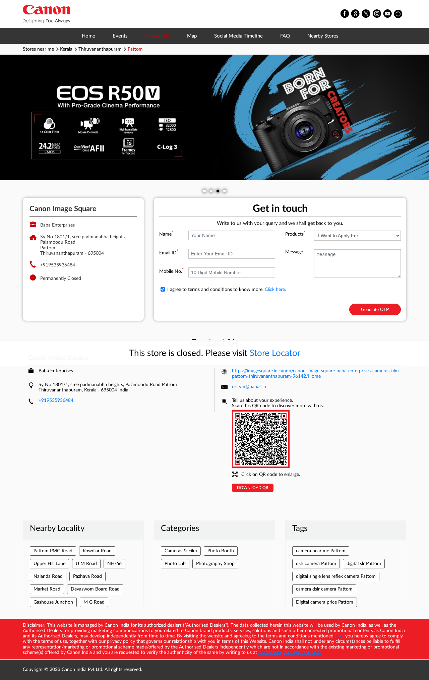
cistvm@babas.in (249, 386)
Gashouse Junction (53, 602)
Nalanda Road (48, 576)
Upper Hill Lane (49, 563)
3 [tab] (218, 191)
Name (166, 234)
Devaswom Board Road (95, 589)
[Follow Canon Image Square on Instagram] (377, 14)
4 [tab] (224, 191)
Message (294, 252)
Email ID (168, 253)
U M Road (86, 563)
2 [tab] (211, 191)
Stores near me (38, 49)
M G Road (94, 602)
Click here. (275, 289)
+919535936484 (57, 265)
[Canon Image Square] (46, 14)
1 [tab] (204, 191)
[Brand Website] (398, 14)
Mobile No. (171, 271)
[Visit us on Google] (355, 14)
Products (295, 234)
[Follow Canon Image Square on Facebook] (345, 14)
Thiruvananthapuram (100, 49)
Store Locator (275, 353)
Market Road (47, 589)
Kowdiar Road (97, 551)
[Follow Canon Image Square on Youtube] (387, 14)
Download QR (252, 488)
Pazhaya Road (87, 576)
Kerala (66, 49)
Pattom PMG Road (53, 551)
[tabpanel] (214, 117)
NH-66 (114, 563)
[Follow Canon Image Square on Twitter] (366, 14)
